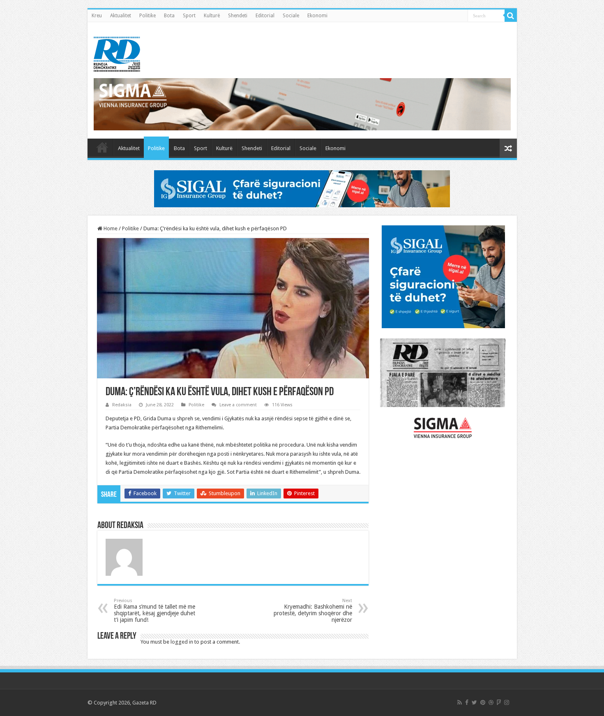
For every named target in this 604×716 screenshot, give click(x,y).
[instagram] (506, 702)
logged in (182, 642)
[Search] (511, 15)
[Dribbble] (491, 702)
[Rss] (459, 702)
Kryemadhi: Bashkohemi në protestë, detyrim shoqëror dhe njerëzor (313, 610)
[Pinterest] (483, 702)
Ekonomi (317, 16)
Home (110, 228)
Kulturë (212, 16)
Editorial (265, 16)
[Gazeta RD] (117, 53)
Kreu (97, 16)
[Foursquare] (499, 702)
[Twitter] (474, 702)
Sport (189, 16)
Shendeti (237, 16)
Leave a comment (238, 405)
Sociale (291, 16)
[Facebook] (466, 702)
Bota (169, 16)
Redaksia (121, 405)
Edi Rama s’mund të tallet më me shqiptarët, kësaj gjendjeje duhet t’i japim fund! (154, 610)
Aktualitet (120, 16)
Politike (147, 16)
